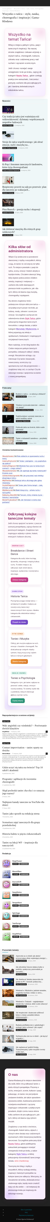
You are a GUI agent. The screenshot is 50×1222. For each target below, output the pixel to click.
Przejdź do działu (19, 622)
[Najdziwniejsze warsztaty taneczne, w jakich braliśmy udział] (8, 419)
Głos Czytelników (21, 961)
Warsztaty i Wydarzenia (26, 329)
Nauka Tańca (22, 76)
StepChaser (17, 861)
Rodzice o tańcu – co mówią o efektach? (31, 394)
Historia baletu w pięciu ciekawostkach (21, 834)
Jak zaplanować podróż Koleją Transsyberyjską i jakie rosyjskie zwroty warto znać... (30, 1049)
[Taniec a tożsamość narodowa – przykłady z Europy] (8, 440)
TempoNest (17, 903)
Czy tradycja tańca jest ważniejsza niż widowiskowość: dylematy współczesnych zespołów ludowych (23, 119)
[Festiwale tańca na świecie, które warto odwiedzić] (8, 430)
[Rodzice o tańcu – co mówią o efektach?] (8, 397)
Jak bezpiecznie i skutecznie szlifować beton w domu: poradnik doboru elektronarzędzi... (30, 1015)
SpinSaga (16, 913)
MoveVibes (16, 871)
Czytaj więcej (18, 701)
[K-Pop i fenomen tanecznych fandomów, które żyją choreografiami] (25, 158)
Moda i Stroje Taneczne (9, 148)
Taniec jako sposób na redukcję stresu (21, 813)
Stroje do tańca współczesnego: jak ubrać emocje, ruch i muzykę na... (22, 143)
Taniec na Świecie (22, 432)
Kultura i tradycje (8, 125)
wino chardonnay (22, 1161)
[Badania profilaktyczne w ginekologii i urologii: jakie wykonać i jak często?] (8, 1028)
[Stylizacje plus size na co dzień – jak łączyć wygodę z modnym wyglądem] (8, 1039)
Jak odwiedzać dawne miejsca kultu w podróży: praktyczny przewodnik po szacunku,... (30, 969)
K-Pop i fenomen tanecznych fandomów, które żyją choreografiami (22, 166)
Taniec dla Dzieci (8, 235)
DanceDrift (16, 882)
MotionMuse (6, 753)
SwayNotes (17, 892)
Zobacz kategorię (19, 580)
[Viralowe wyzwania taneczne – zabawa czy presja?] (8, 408)
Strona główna (7, 9)
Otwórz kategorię (19, 661)
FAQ (26, 1212)
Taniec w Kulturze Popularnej (11, 170)
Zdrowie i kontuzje (8, 193)
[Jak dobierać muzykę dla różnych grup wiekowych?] (25, 222)
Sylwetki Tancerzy (8, 212)
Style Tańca (30, 318)
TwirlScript (16, 923)
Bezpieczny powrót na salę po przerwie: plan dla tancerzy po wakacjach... (24, 188)
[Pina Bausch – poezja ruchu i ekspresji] (25, 203)
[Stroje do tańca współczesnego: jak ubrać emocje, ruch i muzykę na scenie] (25, 135)
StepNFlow (5, 731)
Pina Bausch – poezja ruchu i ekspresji (21, 209)
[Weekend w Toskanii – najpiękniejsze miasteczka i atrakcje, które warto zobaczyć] (8, 1003)
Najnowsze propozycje (26, 1215)
